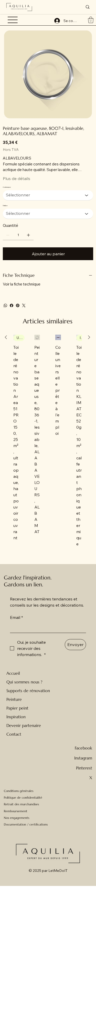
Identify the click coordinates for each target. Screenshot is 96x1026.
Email (16, 617)
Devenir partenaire (23, 725)
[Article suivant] (89, 337)
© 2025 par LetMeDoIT (48, 870)
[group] (47, 440)
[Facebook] (11, 305)
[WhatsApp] (5, 305)
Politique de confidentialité (23, 797)
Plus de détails (16, 178)
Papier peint (17, 708)
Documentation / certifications (26, 824)
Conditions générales (18, 791)
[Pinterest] (17, 305)
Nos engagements (16, 818)
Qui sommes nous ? (24, 681)
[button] (90, 20)
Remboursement (15, 811)
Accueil (13, 673)
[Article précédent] (6, 337)
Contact (13, 734)
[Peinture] (51, 699)
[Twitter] (23, 305)
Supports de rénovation (28, 690)
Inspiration (16, 716)
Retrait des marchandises (21, 804)
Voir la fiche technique (21, 284)
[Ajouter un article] (28, 235)
